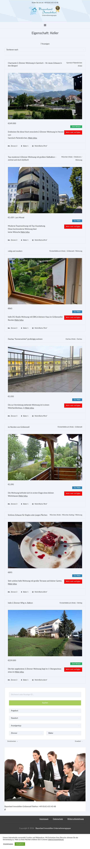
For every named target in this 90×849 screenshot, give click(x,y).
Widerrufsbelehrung (75, 819)
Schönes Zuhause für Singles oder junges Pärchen (27, 515)
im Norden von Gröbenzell (18, 427)
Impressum (44, 819)
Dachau (79, 339)
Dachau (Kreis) (71, 339)
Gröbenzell (70, 251)
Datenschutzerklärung (56, 839)
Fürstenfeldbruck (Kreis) (57, 251)
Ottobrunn (77, 157)
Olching (79, 603)
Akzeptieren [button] (20, 844)
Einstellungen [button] (8, 844)
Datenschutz (58, 819)
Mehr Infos (32, 138)
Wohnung (78, 160)
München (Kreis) (66, 157)
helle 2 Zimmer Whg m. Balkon (20, 603)
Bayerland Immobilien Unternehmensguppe (53, 828)
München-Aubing (68, 515)
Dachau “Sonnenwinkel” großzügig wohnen (25, 339)
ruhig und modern (15, 251)
